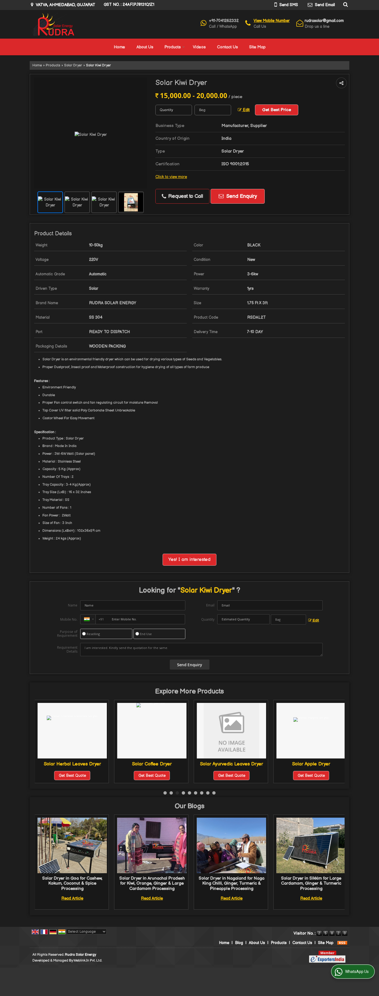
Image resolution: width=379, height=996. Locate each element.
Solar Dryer (73, 65)
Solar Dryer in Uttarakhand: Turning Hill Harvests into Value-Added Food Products (311, 883)
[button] (272, 20)
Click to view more (171, 177)
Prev (41, 862)
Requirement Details (67, 649)
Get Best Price (276, 110)
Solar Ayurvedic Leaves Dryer (151, 764)
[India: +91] (88, 619)
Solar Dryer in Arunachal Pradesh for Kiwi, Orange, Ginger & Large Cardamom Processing (72, 883)
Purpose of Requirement (67, 634)
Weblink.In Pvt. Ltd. (88, 960)
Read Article (73, 898)
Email (210, 605)
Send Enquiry (241, 196)
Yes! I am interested (189, 559)
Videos (199, 47)
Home (119, 47)
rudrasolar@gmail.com (324, 20)
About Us (145, 47)
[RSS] (342, 942)
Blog (239, 942)
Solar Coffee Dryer (72, 764)
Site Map (257, 47)
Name (72, 605)
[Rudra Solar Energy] (52, 24)
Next (337, 862)
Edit (246, 110)
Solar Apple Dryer (232, 764)
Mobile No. (68, 619)
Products (173, 47)
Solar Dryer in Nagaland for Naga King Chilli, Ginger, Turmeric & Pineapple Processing (152, 883)
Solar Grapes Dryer (311, 764)
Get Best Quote (72, 775)
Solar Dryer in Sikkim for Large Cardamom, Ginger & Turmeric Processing (232, 883)
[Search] (344, 4)
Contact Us (227, 47)
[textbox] (212, 110)
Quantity (207, 619)
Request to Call (185, 196)
